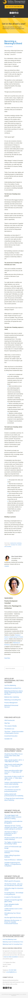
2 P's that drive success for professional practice (12, 790)
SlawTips (7, 723)
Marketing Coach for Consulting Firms (12, 944)
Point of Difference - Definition (13, 860)
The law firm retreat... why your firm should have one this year (13, 884)
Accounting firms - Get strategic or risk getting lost (13, 893)
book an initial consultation (11, 957)
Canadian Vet (14, 544)
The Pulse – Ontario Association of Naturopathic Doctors (13, 732)
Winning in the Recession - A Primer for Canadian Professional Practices (12, 922)
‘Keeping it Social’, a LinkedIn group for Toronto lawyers (13, 637)
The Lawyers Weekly (10, 726)
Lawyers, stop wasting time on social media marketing (13, 783)
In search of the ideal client (12, 897)
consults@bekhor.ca (11, 972)
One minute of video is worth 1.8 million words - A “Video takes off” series (14, 778)
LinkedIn (6, 566)
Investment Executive (10, 736)
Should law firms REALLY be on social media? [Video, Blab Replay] (13, 755)
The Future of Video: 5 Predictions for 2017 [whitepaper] (10, 833)
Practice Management (10, 702)
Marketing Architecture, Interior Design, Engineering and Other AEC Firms (13, 692)
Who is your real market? (11, 787)
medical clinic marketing (15, 543)
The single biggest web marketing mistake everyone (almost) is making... (12, 817)
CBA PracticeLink (9, 720)
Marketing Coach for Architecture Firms (13, 942)
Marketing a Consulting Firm (12, 700)
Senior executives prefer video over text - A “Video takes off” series (13, 772)
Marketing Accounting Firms (12, 688)
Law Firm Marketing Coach (10, 939)
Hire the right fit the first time (13, 917)
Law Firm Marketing (10, 685)
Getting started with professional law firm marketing (13, 794)
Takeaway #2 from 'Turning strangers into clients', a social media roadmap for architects (13, 827)
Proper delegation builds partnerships (11, 905)
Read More (7, 658)
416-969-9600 (14, 10)
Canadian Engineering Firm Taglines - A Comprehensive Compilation (12, 864)
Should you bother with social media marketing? (13, 838)
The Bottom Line (9, 729)
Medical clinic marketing (11, 697)
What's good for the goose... (12, 881)
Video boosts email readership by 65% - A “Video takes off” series (13, 766)
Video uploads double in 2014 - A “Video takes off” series (14, 760)
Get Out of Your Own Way (14, 6)
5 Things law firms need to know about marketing (14, 799)
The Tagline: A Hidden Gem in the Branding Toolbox (13, 843)
